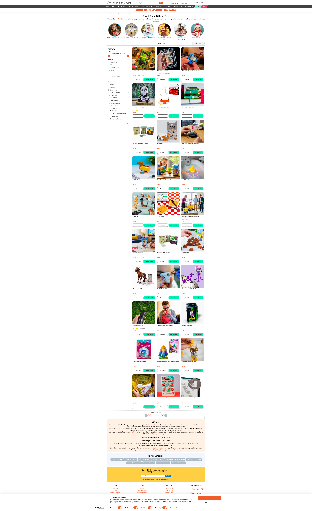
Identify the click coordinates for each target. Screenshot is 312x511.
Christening (113, 90)
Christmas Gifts (131, 459)
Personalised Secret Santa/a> (175, 459)
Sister (112, 70)
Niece (112, 73)
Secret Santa (126, 13)
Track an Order (169, 490)
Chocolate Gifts (144, 459)
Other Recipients (115, 76)
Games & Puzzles (148, 463)
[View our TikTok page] (202, 489)
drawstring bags (152, 434)
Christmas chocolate (153, 425)
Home (108, 13)
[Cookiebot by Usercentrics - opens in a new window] (99, 508)
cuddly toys (135, 432)
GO (161, 3)
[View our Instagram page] (193, 489)
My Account (174, 3)
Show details (173, 507)
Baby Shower (115, 100)
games (178, 19)
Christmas (120, 13)
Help (186, 3)
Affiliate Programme (143, 490)
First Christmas (116, 111)
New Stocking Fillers (163, 463)
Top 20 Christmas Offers (119, 114)
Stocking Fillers (116, 119)
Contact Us (116, 489)
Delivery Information (116, 492)
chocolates (166, 443)
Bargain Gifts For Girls (194, 459)
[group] (115, 31)
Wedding (112, 87)
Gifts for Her (113, 62)
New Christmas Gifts (178, 463)
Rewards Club (169, 492)
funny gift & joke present (156, 448)
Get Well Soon (115, 98)
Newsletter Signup (142, 492)
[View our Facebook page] (189, 489)
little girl (119, 19)
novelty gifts (181, 443)
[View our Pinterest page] (198, 489)
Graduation (114, 106)
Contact (181, 3)
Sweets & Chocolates (134, 463)
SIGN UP (168, 475)
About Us (142, 489)
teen (125, 19)
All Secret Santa (158, 459)
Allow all (209, 498)
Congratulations (115, 103)
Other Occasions (113, 13)
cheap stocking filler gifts (154, 450)
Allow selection (209, 503)
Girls (112, 65)
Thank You (114, 95)
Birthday (112, 85)
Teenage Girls (115, 67)
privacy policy (153, 479)
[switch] (135, 507)
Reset (127, 79)
